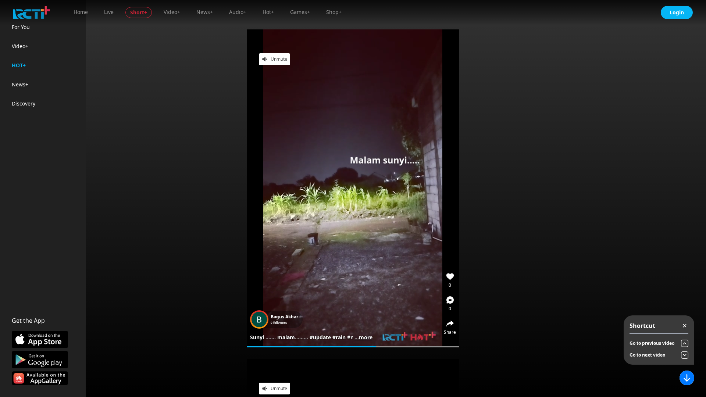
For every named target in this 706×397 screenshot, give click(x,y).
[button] (450, 304)
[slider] (353, 346)
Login (677, 12)
